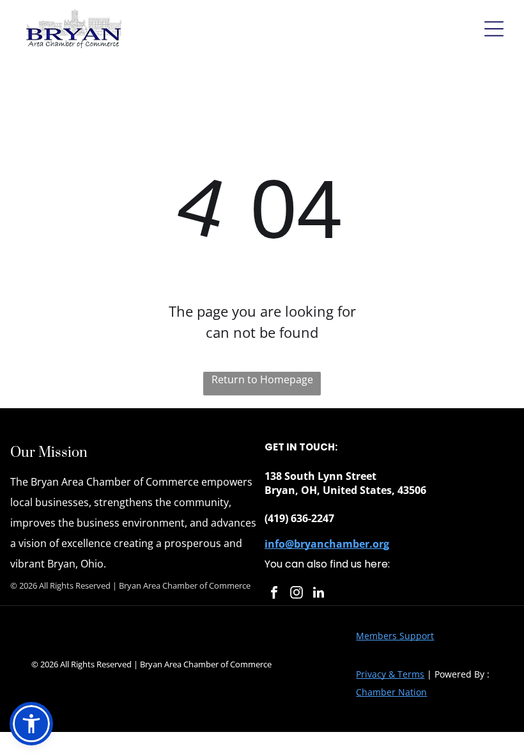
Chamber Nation (391, 692)
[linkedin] (318, 594)
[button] (31, 723)
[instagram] (296, 594)
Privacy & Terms (390, 674)
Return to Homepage (262, 379)
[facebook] (274, 594)
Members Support (395, 636)
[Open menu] (494, 28)
